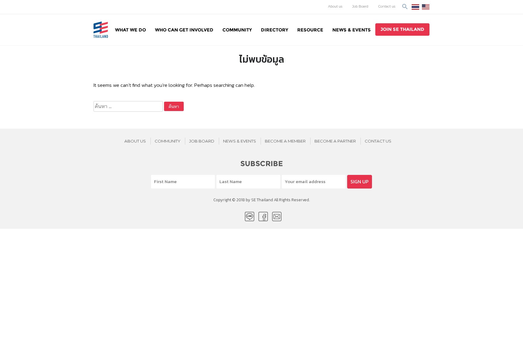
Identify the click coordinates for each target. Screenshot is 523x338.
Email (276, 216)
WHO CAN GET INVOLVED (184, 30)
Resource (310, 30)
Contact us (386, 6)
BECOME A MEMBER (285, 141)
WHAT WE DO (130, 30)
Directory (274, 30)
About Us (135, 141)
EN (425, 7)
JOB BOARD (201, 141)
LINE (249, 216)
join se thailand (402, 29)
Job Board (360, 6)
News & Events (351, 30)
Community (237, 30)
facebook (263, 216)
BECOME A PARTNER (335, 141)
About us (335, 6)
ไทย (415, 7)
